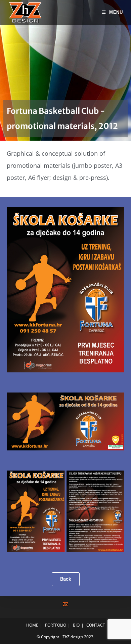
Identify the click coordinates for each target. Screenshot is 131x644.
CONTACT (95, 625)
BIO (76, 625)
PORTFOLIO (55, 625)
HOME (32, 625)
